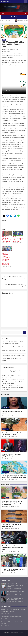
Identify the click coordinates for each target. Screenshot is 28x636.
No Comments (7, 51)
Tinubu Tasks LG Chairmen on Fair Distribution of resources (15, 598)
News (7, 407)
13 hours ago (6, 415)
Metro (4, 39)
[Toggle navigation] (3, 13)
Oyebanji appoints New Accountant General (12, 347)
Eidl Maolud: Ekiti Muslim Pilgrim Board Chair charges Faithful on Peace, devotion (16, 585)
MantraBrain (14, 634)
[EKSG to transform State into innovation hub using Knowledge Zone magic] (18, 233)
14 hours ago (11, 601)
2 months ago (6, 506)
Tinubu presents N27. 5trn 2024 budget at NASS (14, 285)
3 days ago (5, 458)
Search (24, 332)
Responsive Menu (25, 1)
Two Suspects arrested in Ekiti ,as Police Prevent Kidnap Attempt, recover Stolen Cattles (14, 503)
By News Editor (14, 49)
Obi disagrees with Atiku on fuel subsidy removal (13, 355)
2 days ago (5, 436)
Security (8, 565)
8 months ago (6, 528)
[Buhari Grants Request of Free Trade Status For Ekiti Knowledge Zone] (7, 233)
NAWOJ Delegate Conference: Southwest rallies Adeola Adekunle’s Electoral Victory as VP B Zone (12, 387)
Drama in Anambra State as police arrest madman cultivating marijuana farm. (13, 547)
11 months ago (6, 551)
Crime (4, 497)
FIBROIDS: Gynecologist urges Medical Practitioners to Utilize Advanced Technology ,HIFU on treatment (14, 277)
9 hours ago (10, 588)
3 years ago (6, 49)
